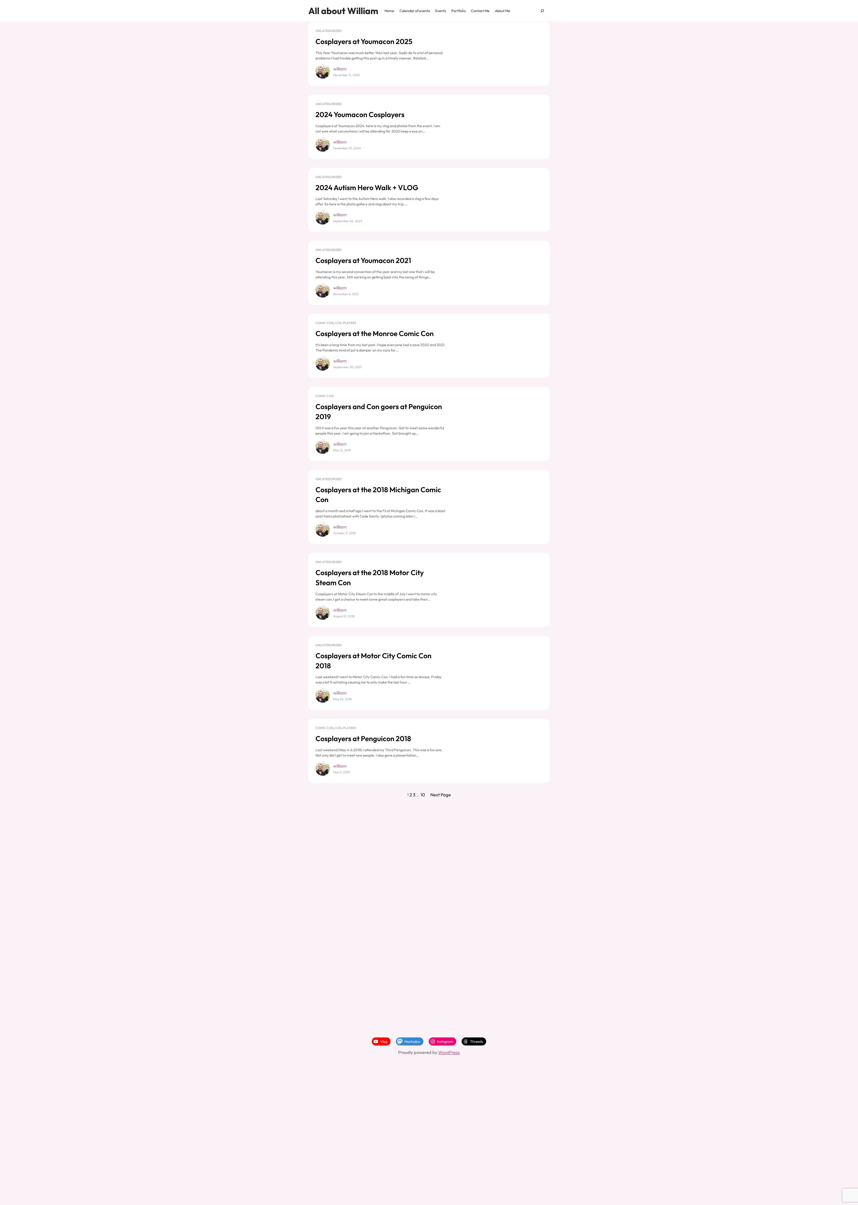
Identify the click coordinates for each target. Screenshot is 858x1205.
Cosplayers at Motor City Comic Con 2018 (373, 660)
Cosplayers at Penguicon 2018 (363, 738)
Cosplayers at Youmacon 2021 (363, 260)
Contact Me (480, 10)
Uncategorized (328, 31)
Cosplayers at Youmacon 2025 (363, 41)
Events (440, 10)
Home (389, 10)
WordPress (449, 1052)
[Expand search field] (542, 11)
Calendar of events (415, 10)
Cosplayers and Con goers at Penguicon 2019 (378, 411)
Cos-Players (345, 323)
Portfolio (458, 10)
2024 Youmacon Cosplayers (359, 114)
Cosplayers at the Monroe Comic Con (374, 333)
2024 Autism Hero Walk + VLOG (366, 187)
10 (423, 794)
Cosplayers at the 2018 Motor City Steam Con (369, 577)
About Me (502, 10)
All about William (343, 10)
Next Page (440, 794)
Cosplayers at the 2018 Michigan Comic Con (378, 494)
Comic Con (324, 323)
